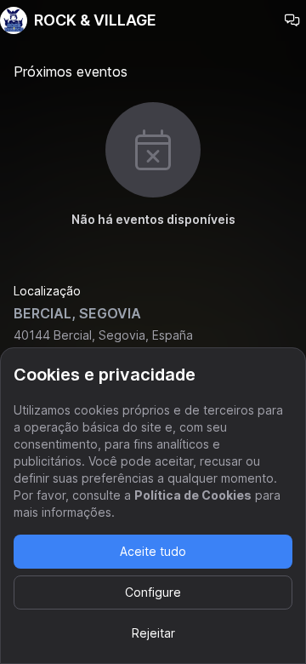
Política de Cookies (193, 495)
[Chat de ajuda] (292, 20)
